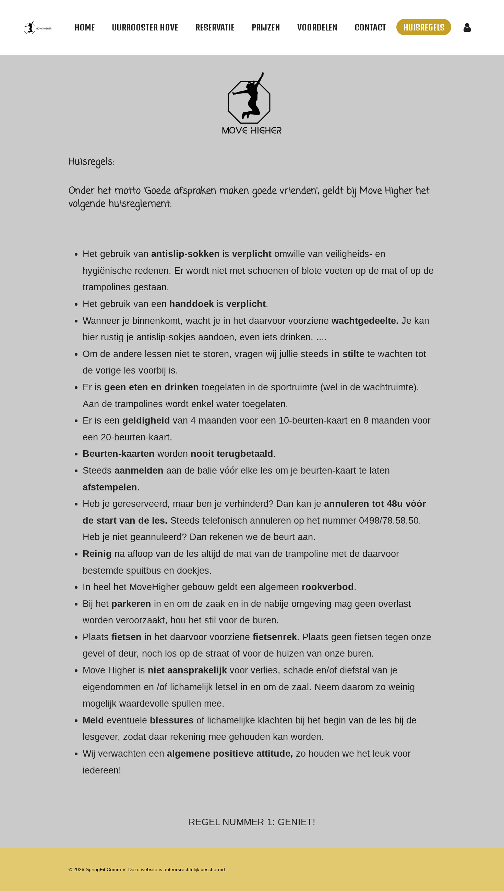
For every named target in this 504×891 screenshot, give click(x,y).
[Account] (467, 27)
